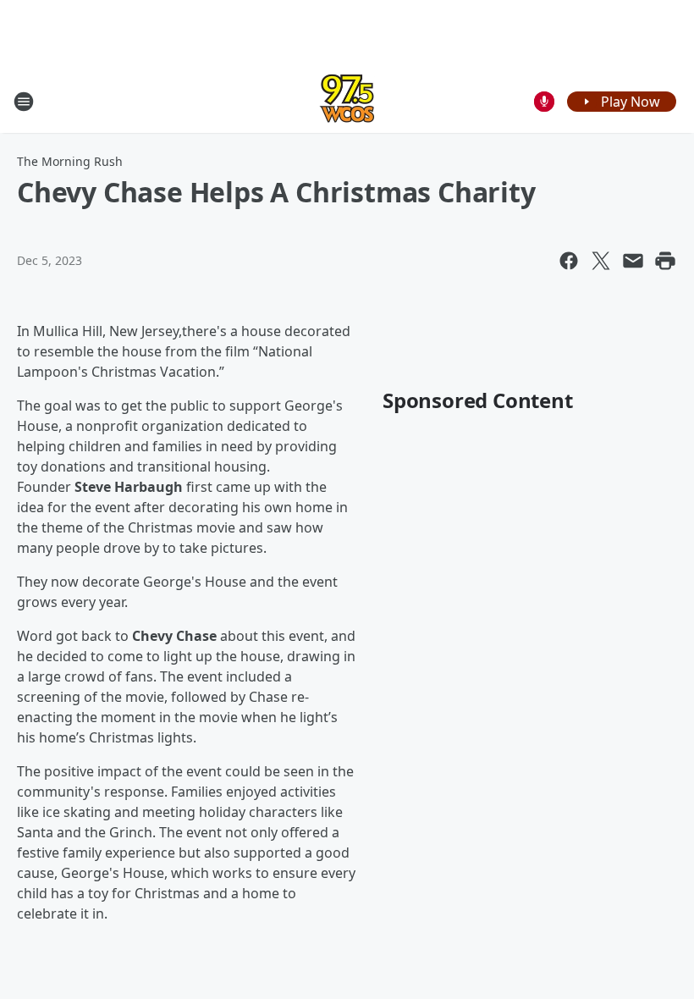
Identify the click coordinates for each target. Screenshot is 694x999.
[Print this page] (665, 261)
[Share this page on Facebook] (569, 261)
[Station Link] (347, 101)
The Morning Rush (70, 161)
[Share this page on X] (601, 261)
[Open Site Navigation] (24, 101)
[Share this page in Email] (633, 261)
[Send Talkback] (544, 101)
